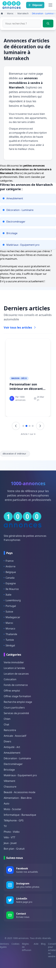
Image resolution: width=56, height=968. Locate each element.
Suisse (9, 611)
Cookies (15, 943)
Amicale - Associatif (15, 735)
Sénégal (10, 645)
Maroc (9, 623)
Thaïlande (11, 634)
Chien (7, 719)
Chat (6, 724)
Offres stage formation (17, 696)
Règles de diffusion (26, 947)
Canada (10, 577)
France (10, 560)
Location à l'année (14, 668)
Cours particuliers (14, 707)
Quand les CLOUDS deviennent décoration (27, 386)
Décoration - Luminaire (17, 758)
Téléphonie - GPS (13, 820)
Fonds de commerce (16, 685)
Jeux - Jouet (10, 843)
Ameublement (12, 752)
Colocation (10, 679)
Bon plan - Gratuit (14, 848)
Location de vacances (16, 673)
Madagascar (13, 617)
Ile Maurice (12, 589)
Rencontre (10, 730)
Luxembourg (13, 600)
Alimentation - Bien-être (18, 798)
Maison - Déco (19, 378)
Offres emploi (12, 690)
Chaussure (10, 786)
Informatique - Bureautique (20, 815)
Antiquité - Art (12, 747)
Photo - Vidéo (12, 831)
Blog (43, 943)
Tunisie (10, 640)
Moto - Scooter (12, 809)
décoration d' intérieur (14, 453)
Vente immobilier (14, 662)
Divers (7, 741)
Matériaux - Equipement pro (20, 775)
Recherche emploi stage (18, 702)
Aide (36, 943)
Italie (8, 594)
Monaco (10, 628)
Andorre (10, 566)
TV (5, 826)
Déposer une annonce (13, 277)
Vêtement (9, 781)
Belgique (11, 572)
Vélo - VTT (9, 837)
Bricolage (9, 769)
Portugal (11, 606)
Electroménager (13, 764)
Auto (6, 803)
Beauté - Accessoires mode (19, 792)
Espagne (11, 583)
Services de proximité (16, 713)
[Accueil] (2, 13)
